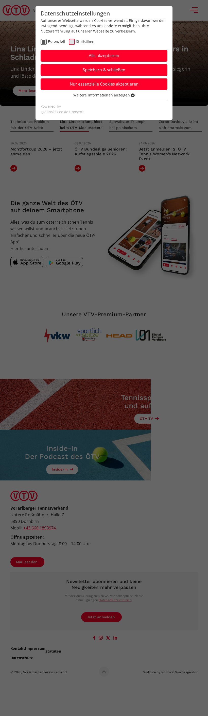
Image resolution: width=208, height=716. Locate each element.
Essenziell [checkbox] (56, 41)
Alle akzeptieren (104, 55)
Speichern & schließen (104, 70)
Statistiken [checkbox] (85, 41)
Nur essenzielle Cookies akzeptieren (104, 84)
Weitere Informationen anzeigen (102, 95)
